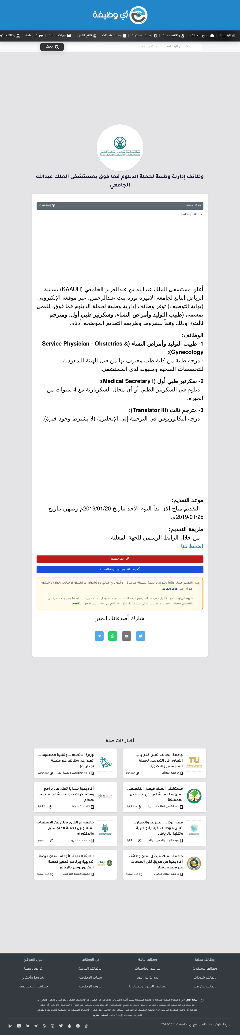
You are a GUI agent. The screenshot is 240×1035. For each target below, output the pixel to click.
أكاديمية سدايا (81, 806)
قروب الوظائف (90, 987)
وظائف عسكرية (205, 969)
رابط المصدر (118, 559)
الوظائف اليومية (90, 969)
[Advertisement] (120, 90)
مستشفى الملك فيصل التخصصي (162, 806)
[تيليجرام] (35, 1027)
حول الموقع (33, 960)
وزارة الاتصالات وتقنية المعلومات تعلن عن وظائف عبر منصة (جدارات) (66, 761)
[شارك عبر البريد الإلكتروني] (126, 636)
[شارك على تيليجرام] (99, 636)
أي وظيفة (185, 1025)
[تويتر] (60, 1027)
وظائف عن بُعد (205, 987)
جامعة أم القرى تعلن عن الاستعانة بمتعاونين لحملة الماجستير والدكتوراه (65, 828)
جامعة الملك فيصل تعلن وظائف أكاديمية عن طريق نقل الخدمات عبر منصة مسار (156, 862)
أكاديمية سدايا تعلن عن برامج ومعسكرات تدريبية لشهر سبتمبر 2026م (66, 794)
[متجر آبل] (18, 1027)
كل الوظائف (90, 960)
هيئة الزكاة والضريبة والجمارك (162, 840)
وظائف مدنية (194, 206)
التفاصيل (76, 604)
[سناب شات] (69, 1027)
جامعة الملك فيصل (166, 874)
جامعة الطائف (170, 773)
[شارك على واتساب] (112, 636)
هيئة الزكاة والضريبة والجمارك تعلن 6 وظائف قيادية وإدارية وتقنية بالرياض (158, 828)
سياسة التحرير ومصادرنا (147, 987)
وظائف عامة (147, 960)
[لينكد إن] (26, 1027)
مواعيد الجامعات (148, 969)
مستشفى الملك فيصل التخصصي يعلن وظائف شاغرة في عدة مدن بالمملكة (155, 794)
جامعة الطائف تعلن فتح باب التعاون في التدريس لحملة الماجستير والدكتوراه (159, 761)
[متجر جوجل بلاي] (10, 1027)
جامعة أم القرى (80, 840)
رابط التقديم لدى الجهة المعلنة (118, 569)
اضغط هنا (192, 545)
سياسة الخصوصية (33, 987)
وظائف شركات (205, 978)
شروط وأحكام (33, 978)
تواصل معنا (33, 969)
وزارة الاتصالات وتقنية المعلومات (73, 773)
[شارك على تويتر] (140, 636)
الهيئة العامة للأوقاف (76, 874)
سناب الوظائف (90, 978)
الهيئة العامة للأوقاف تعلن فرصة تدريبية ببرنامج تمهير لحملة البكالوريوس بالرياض (66, 862)
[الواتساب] (43, 1027)
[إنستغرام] (52, 1027)
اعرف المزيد (170, 589)
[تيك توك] (85, 1027)
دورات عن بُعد (147, 978)
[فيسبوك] (77, 1027)
